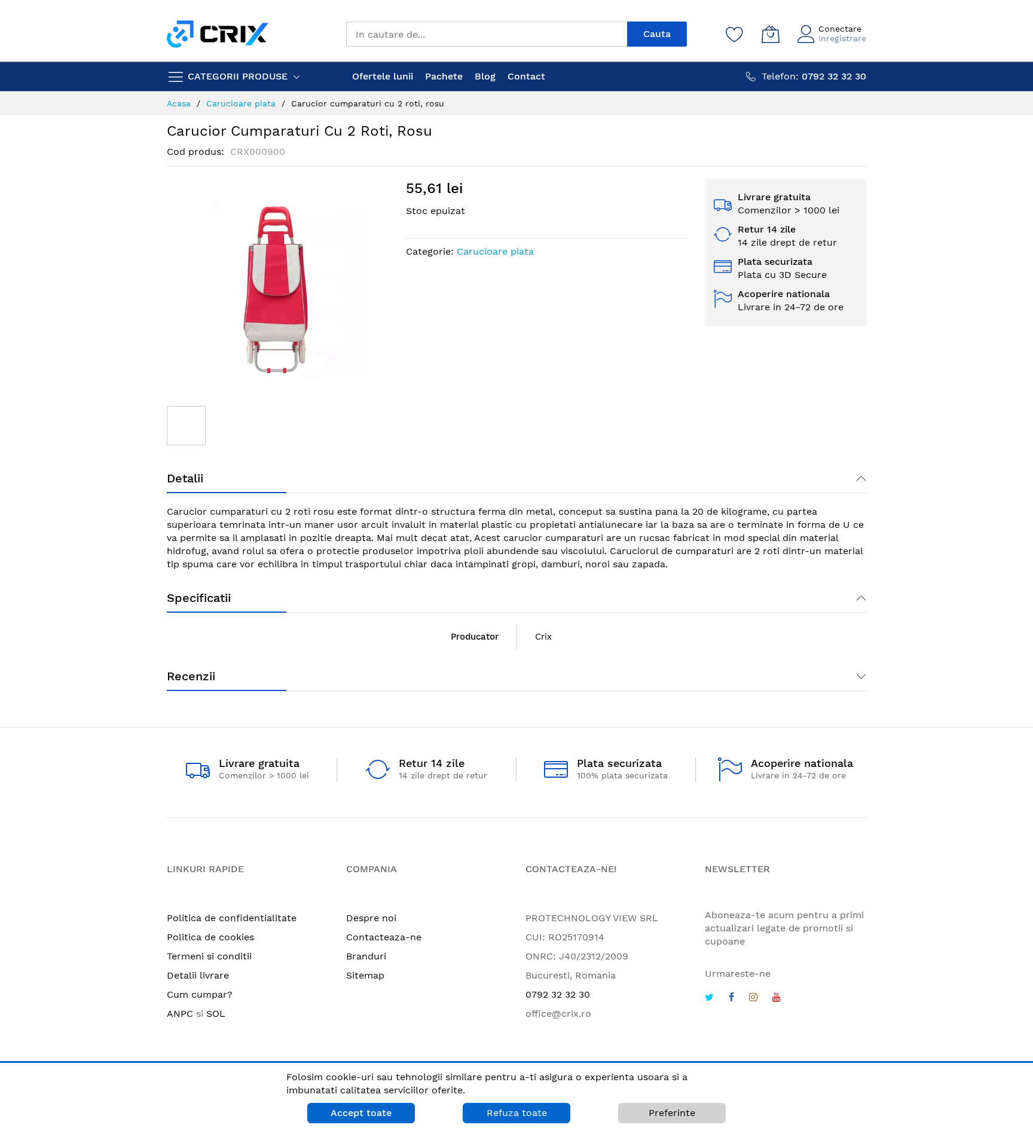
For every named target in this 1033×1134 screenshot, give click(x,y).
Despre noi (371, 918)
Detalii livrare (198, 975)
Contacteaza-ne (383, 937)
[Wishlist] (735, 34)
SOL (215, 1013)
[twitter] (709, 998)
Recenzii (191, 676)
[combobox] (486, 34)
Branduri (366, 956)
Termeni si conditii (209, 956)
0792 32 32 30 (557, 994)
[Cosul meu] (771, 34)
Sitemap (365, 975)
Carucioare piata (495, 251)
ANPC (180, 1013)
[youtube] (776, 998)
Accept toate (361, 1112)
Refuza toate (517, 1112)
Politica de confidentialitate (232, 918)
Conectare (839, 28)
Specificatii (199, 598)
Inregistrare (842, 38)
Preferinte (672, 1112)
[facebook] (731, 998)
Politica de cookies (210, 937)
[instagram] (753, 998)
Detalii (185, 478)
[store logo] (217, 33)
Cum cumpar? (200, 994)
